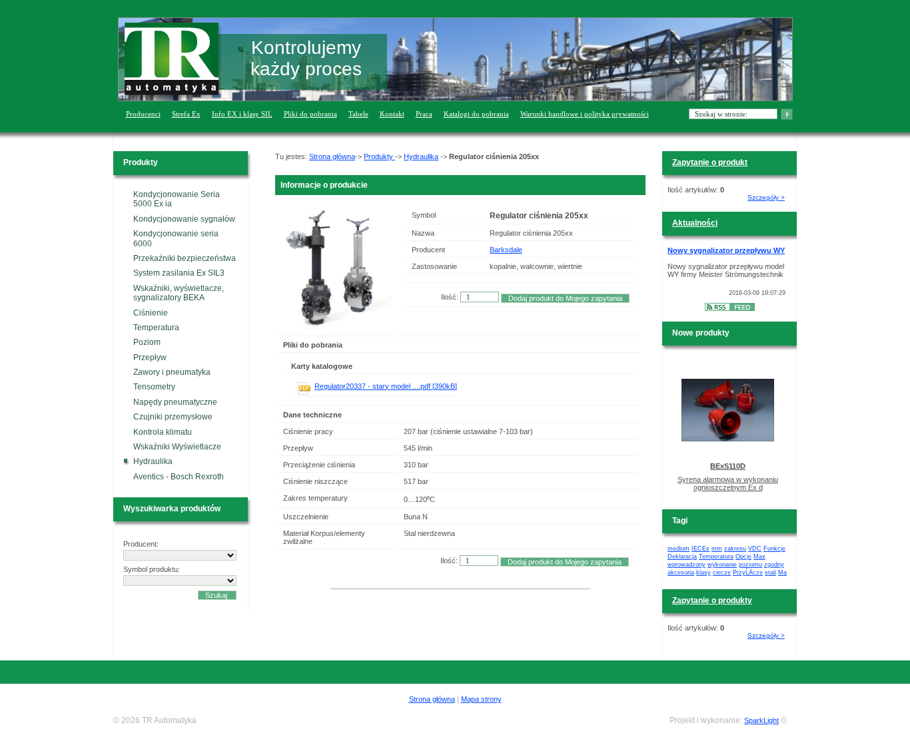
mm (716, 548)
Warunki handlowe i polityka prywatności (584, 114)
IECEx (700, 548)
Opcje (743, 556)
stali (770, 572)
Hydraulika (153, 461)
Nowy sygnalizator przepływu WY (726, 250)
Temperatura (156, 327)
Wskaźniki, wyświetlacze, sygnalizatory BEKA (178, 293)
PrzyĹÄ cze (748, 572)
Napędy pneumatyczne (175, 402)
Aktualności (694, 223)
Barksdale (506, 250)
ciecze (722, 572)
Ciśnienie (150, 313)
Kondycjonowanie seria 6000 (176, 238)
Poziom (147, 342)
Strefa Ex (186, 114)
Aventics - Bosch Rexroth (178, 476)
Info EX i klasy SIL (242, 114)
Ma (782, 572)
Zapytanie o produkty (712, 600)
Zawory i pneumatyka (172, 372)
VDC (754, 548)
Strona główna (332, 156)
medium (678, 548)
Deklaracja (682, 556)
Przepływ (150, 357)
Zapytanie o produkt (709, 162)
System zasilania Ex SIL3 (179, 273)
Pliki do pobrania (310, 114)
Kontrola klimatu (162, 432)
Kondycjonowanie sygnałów (184, 219)
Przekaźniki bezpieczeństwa (184, 258)
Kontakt (392, 114)
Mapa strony (481, 699)
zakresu (735, 548)
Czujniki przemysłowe (173, 416)
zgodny (774, 564)
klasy (703, 572)
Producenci (143, 114)
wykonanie (722, 564)
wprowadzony (686, 564)
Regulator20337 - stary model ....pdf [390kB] (385, 386)
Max (759, 556)
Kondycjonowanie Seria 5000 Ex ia (176, 199)
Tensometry (154, 386)
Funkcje (774, 548)
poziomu (750, 564)
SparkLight (761, 720)
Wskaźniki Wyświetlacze (177, 446)
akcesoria (681, 572)
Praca (424, 114)
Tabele (358, 114)
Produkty (379, 156)
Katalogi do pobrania (476, 114)
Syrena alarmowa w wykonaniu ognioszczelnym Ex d (728, 483)
